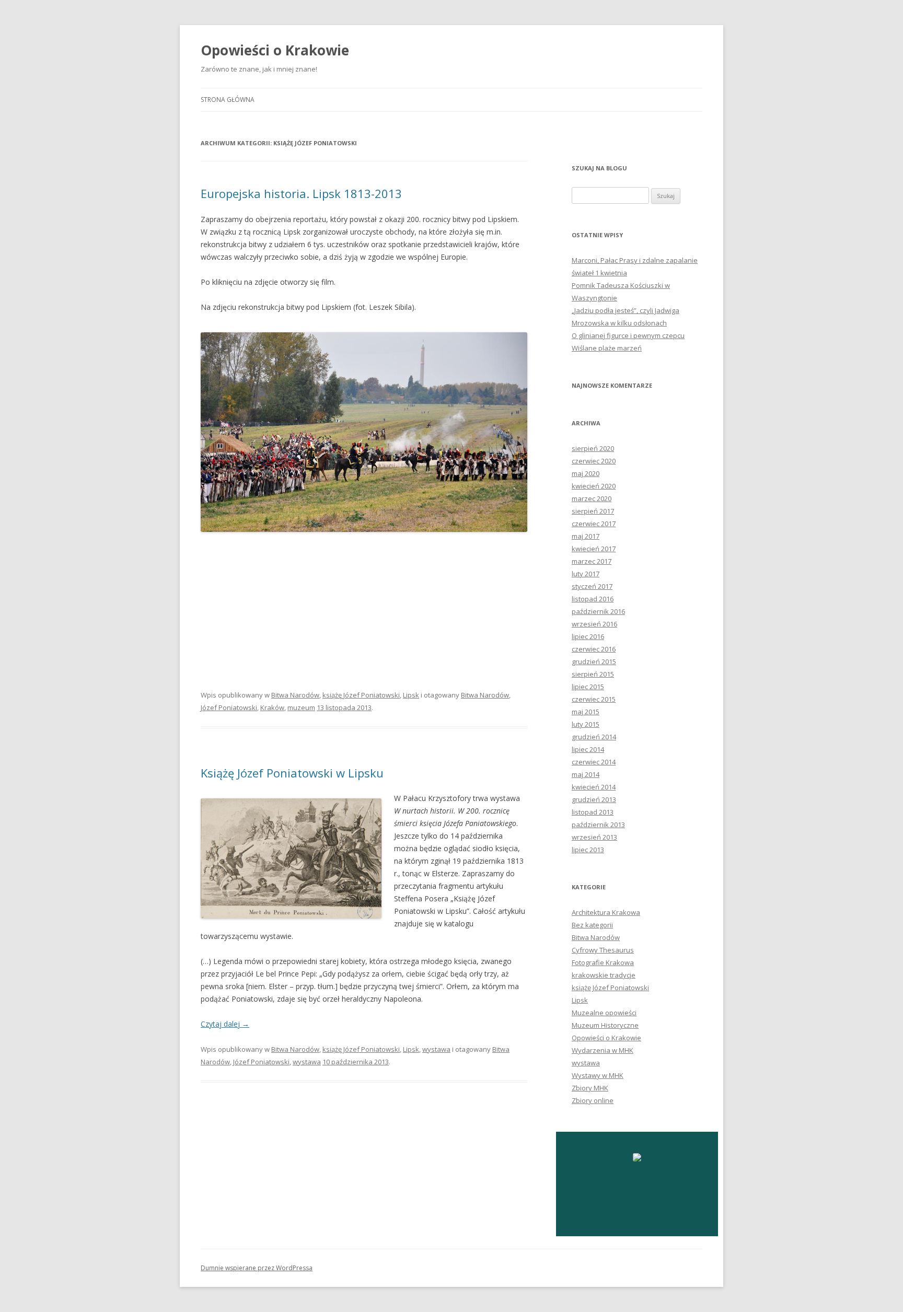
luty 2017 (585, 573)
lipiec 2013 (588, 849)
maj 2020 (585, 473)
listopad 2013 (592, 812)
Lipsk (411, 695)
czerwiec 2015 (594, 699)
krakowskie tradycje (603, 975)
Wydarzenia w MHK (602, 1050)
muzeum (301, 707)
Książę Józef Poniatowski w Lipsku (292, 773)
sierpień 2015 (593, 674)
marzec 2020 (591, 498)
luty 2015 (585, 724)
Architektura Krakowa (606, 912)
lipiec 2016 (588, 636)
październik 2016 (598, 611)
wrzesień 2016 (594, 624)
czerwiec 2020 (594, 461)
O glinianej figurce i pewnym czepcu (628, 335)
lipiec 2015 (588, 686)
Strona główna (227, 99)
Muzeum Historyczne (605, 1025)
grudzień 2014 (594, 736)
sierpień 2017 (593, 511)
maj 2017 (585, 536)
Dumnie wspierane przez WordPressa (256, 1267)
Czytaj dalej (225, 1024)
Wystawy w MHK (597, 1075)
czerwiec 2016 (594, 649)
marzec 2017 (591, 561)
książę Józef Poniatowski (361, 695)
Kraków (272, 707)
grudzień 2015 (594, 661)
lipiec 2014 (588, 749)
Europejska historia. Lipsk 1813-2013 (301, 193)
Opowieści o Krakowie (275, 50)
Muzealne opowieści (604, 1012)
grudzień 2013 (594, 799)
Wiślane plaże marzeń (607, 348)
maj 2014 (585, 774)
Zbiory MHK (590, 1088)
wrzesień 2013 (594, 837)
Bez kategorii (592, 925)
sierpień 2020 (593, 448)
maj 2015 (585, 711)
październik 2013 (598, 824)
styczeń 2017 (592, 586)
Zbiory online (592, 1100)
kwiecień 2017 (594, 548)
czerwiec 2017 (594, 523)
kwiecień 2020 (594, 486)
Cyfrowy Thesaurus (603, 950)
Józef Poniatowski (229, 707)
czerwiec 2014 (594, 762)
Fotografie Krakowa (603, 962)
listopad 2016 (592, 598)
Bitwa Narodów (295, 695)
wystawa (436, 1049)
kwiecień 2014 (594, 787)
